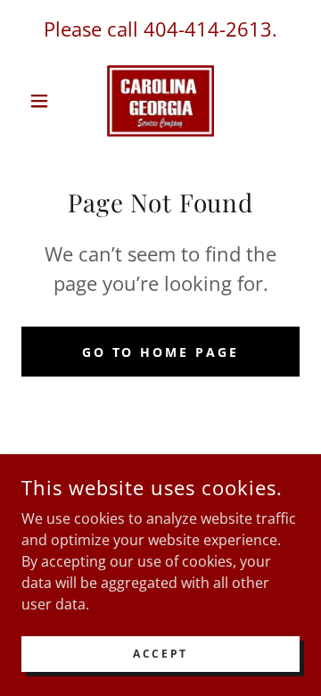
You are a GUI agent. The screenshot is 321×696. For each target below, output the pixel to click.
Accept (160, 653)
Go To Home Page (161, 352)
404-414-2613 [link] (208, 28)
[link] (160, 101)
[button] (42, 101)
